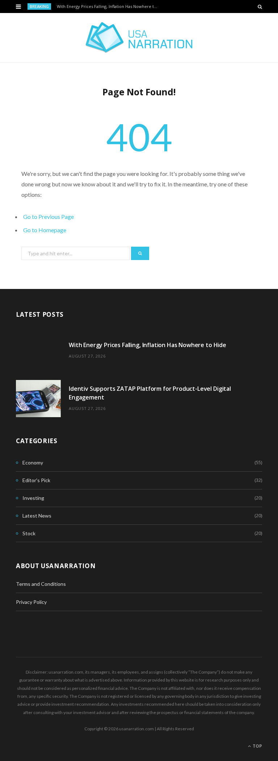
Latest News (36, 516)
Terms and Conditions (41, 584)
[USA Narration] (139, 37)
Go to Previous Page (48, 216)
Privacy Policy (31, 602)
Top (257, 746)
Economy (32, 462)
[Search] (260, 6)
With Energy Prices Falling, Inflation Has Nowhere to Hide (110, 6)
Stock (28, 533)
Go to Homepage (44, 229)
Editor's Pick (36, 480)
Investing (33, 498)
